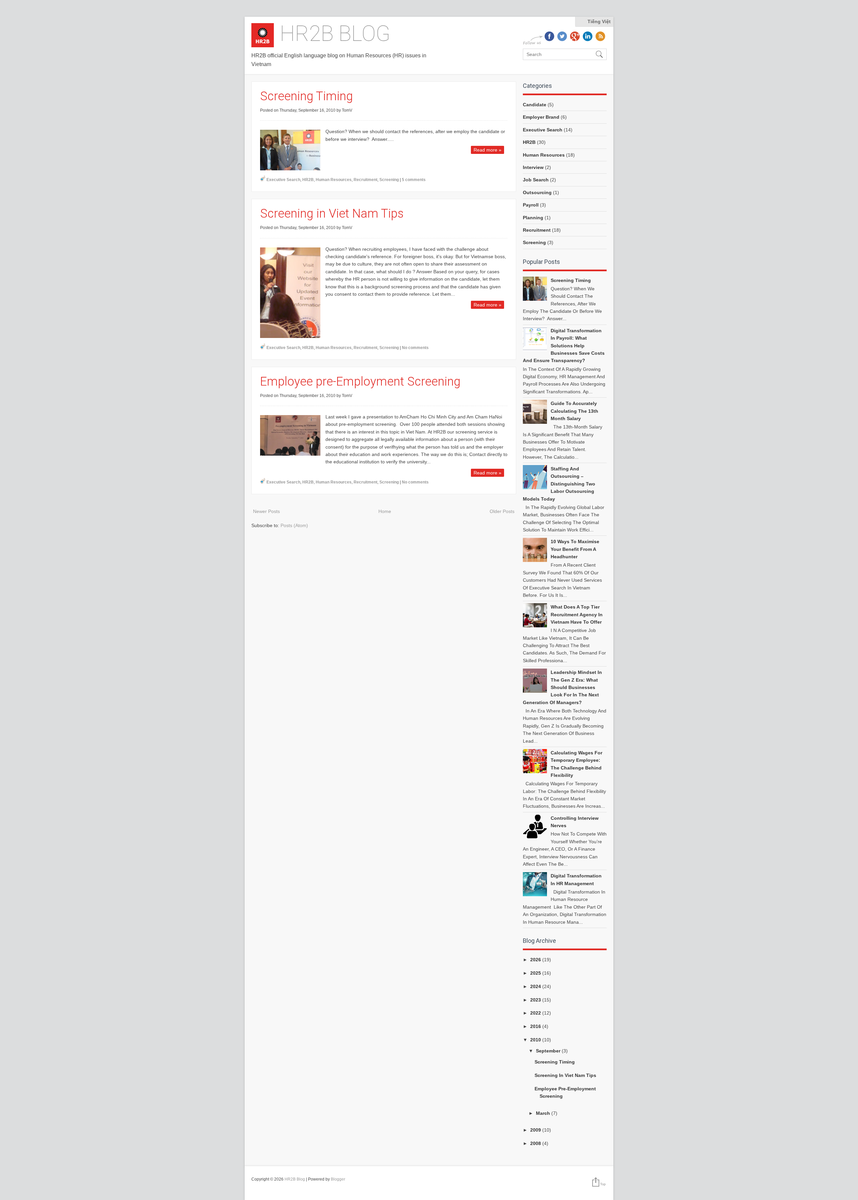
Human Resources (334, 179)
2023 (536, 1000)
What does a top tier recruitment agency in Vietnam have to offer (577, 614)
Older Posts (502, 511)
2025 (536, 973)
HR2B (308, 179)
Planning (533, 217)
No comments (415, 347)
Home (384, 511)
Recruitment (365, 179)
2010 (536, 1039)
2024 (536, 986)
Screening (389, 179)
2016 (536, 1026)
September (549, 1050)
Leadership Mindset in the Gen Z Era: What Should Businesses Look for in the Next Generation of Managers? (562, 687)
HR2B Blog (335, 33)
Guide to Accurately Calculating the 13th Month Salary (574, 411)
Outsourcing (537, 192)
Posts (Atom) (294, 525)
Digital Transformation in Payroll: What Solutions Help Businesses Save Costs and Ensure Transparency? (564, 345)
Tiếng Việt (599, 21)
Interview (533, 167)
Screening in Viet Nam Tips (332, 214)
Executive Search (283, 179)
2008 (536, 1143)
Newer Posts (266, 511)
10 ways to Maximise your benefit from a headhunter (575, 549)
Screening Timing (306, 96)
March (543, 1113)
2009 (536, 1130)
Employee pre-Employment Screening (360, 382)
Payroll (531, 205)
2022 (536, 1013)
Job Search (536, 179)
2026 (536, 959)
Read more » (487, 150)
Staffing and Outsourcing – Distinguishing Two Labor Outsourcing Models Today (559, 484)
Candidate (534, 104)
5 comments (414, 179)
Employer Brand (541, 117)
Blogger (338, 1179)
